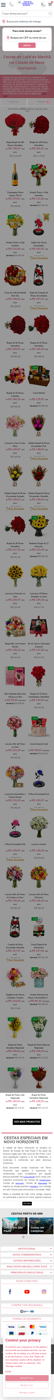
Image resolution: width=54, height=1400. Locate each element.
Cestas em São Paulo (13, 1229)
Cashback (43, 4)
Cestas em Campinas (37, 1229)
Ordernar (13, 101)
